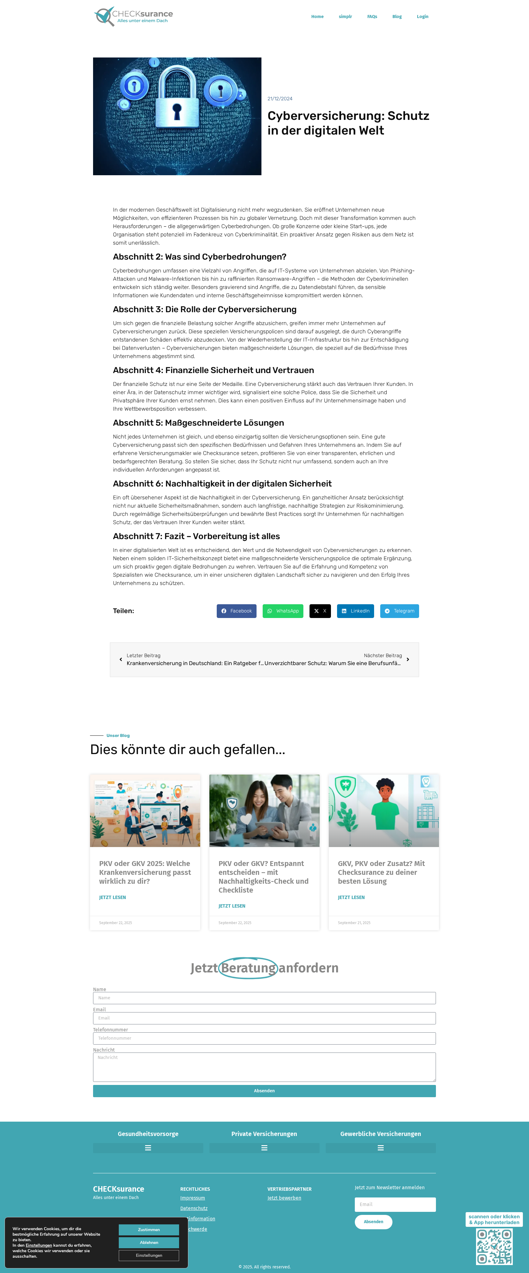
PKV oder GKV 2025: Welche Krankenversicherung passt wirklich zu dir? (145, 872)
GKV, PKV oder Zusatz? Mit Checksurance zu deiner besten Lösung (381, 872)
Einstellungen (39, 1245)
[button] (237, 611)
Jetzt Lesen (112, 897)
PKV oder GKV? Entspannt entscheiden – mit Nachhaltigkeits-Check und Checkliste (264, 876)
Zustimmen (149, 1230)
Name (99, 989)
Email (99, 1009)
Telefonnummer (110, 1029)
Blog (397, 16)
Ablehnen (149, 1242)
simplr (345, 16)
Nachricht (104, 1050)
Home (317, 16)
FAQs (372, 16)
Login (423, 16)
